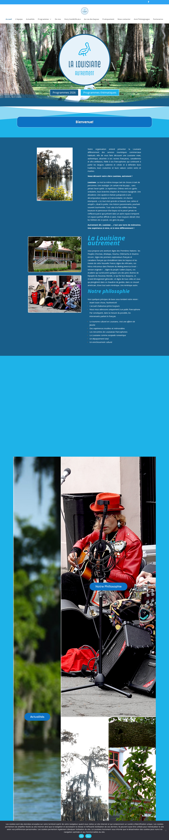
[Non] (165, 830)
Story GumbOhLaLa (72, 19)
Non (88, 836)
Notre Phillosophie (108, 586)
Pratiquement (108, 19)
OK (81, 836)
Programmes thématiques (99, 92)
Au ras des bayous (91, 19)
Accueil (9, 19)
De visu (58, 19)
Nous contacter (124, 19)
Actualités (30, 19)
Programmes (43, 19)
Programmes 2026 (64, 92)
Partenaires (158, 19)
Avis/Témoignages (142, 19)
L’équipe (19, 19)
